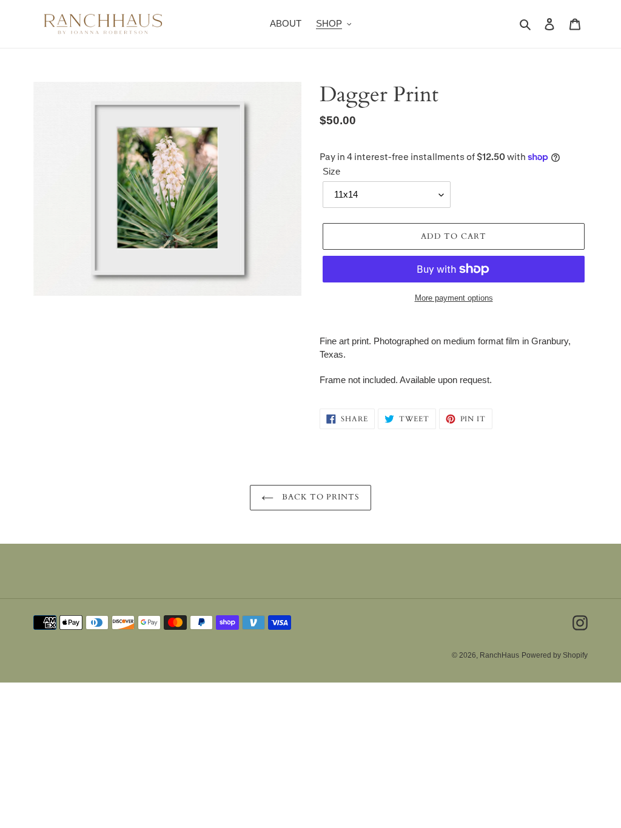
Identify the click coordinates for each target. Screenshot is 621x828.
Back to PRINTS (320, 497)
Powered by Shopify (555, 655)
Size (331, 171)
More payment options (454, 297)
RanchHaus (499, 655)
